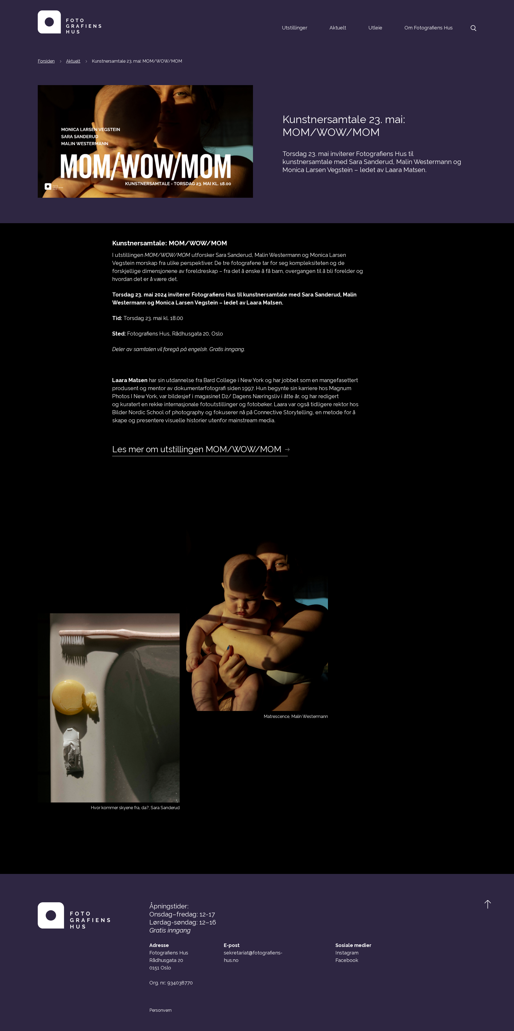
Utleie (375, 28)
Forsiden (46, 61)
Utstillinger (294, 28)
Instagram (346, 953)
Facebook (346, 960)
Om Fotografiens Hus (429, 28)
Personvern (160, 1010)
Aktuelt (338, 28)
